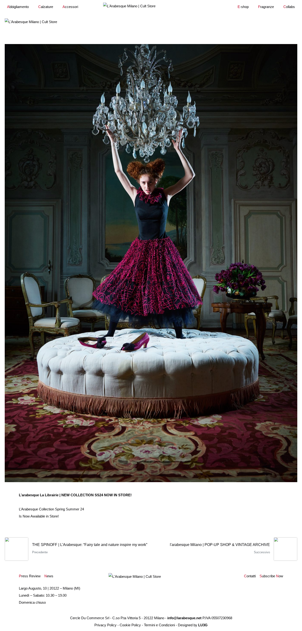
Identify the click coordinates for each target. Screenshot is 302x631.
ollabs (289, 7)
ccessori (70, 7)
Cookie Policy (130, 625)
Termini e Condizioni (159, 625)
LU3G (203, 625)
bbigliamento (18, 7)
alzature (45, 7)
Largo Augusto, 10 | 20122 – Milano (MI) (49, 588)
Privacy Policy (105, 625)
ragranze (266, 7)
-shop (243, 7)
